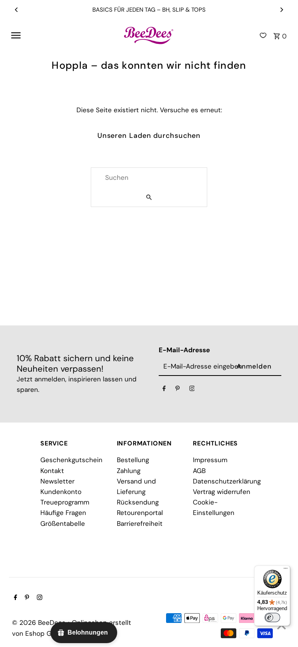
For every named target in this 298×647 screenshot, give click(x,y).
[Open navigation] (64, 35)
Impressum (210, 460)
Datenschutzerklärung (227, 481)
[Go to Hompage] (149, 35)
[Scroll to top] (281, 626)
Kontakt (52, 470)
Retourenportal (140, 512)
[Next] (281, 10)
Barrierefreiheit (140, 523)
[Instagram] (192, 389)
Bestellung (133, 460)
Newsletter (57, 481)
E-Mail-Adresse (184, 350)
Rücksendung (138, 502)
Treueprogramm (64, 502)
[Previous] (17, 10)
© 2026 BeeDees (40, 622)
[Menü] (285, 570)
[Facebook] (164, 389)
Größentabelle (62, 523)
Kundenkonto (60, 491)
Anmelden (254, 366)
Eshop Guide (45, 633)
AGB (199, 470)
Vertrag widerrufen (221, 491)
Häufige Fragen (63, 512)
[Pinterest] (177, 389)
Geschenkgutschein (71, 460)
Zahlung (128, 470)
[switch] (272, 617)
